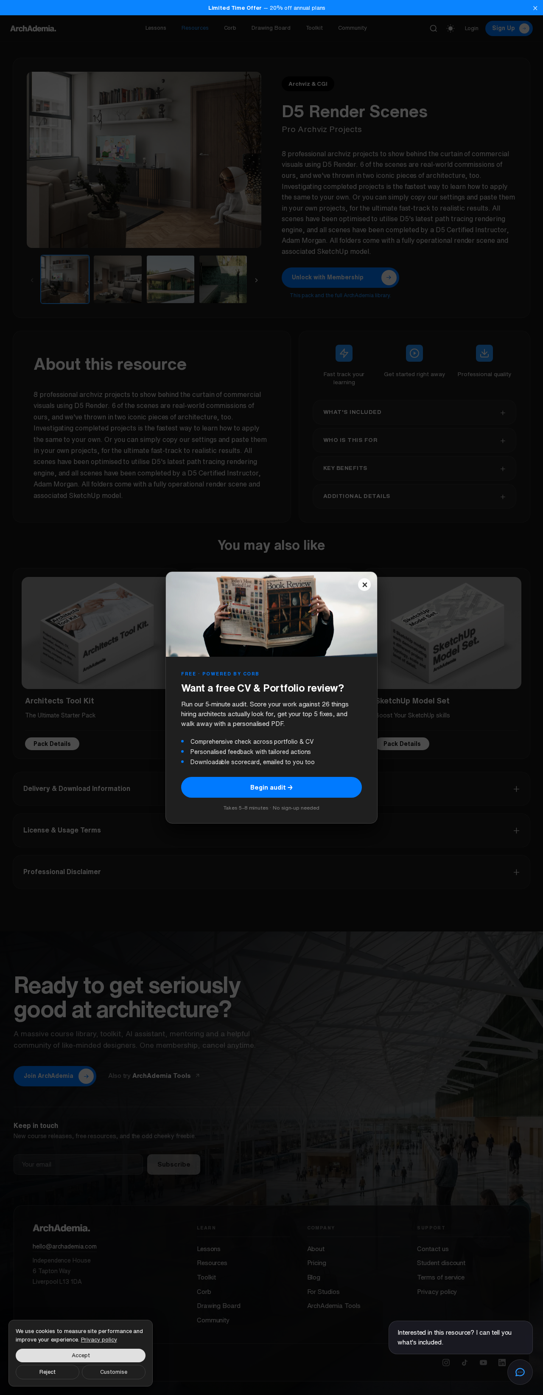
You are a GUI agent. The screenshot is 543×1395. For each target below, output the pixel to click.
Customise (113, 1372)
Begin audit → (271, 787)
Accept (81, 1355)
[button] (271, 7)
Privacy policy (99, 1339)
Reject (47, 1372)
